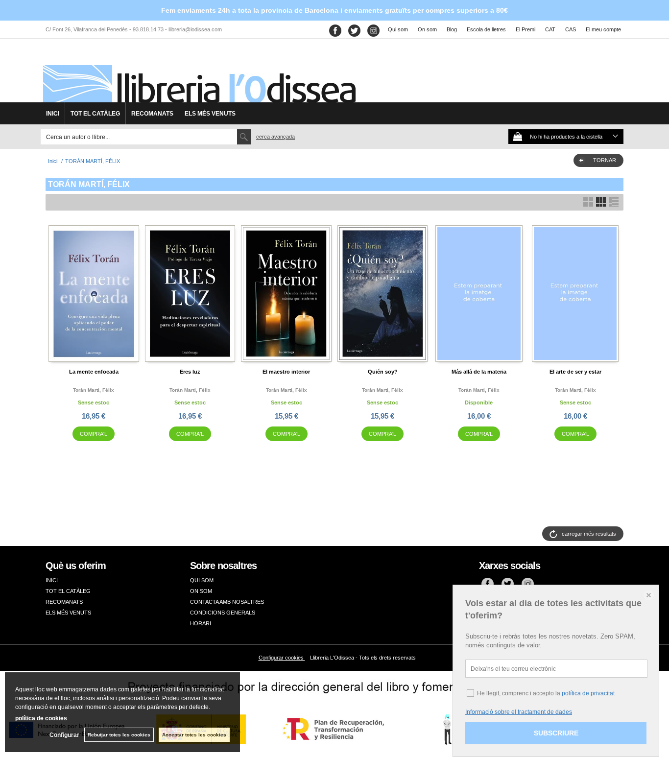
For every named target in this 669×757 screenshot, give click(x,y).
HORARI (200, 623)
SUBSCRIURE (556, 733)
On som (427, 29)
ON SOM (201, 591)
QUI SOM (202, 580)
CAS (570, 29)
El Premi (525, 29)
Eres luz (190, 372)
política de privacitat (588, 693)
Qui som (398, 29)
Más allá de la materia (479, 372)
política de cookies (41, 718)
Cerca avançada (275, 137)
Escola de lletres (486, 29)
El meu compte (603, 29)
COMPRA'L (93, 434)
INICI (52, 113)
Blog (452, 29)
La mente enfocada (94, 372)
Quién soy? (383, 372)
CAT (550, 29)
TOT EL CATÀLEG (95, 113)
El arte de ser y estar (575, 372)
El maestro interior (286, 372)
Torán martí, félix (93, 390)
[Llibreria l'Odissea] (198, 74)
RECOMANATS (152, 113)
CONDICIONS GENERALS (222, 612)
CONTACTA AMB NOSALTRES (227, 602)
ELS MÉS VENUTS (210, 113)
